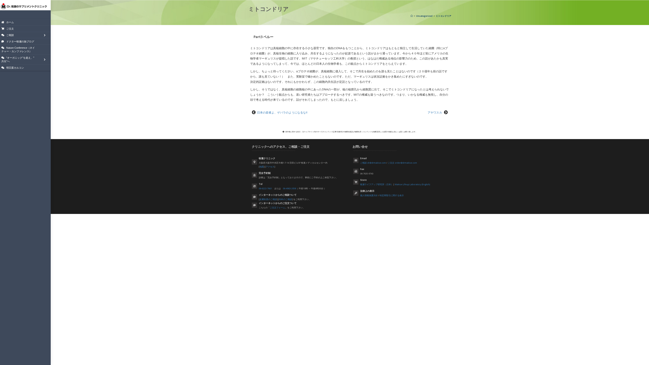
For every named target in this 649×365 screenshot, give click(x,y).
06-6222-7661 (265, 188)
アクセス (270, 166)
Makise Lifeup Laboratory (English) (412, 184)
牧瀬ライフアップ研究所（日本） (376, 184)
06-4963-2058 (289, 188)
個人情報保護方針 (369, 195)
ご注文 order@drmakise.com (402, 162)
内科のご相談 (285, 199)
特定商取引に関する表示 (392, 195)
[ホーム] (412, 15)
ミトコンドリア (443, 15)
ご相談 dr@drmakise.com (373, 162)
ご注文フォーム (277, 207)
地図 (261, 166)
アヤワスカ (435, 112)
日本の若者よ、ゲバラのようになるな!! (282, 112)
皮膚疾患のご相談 (268, 199)
